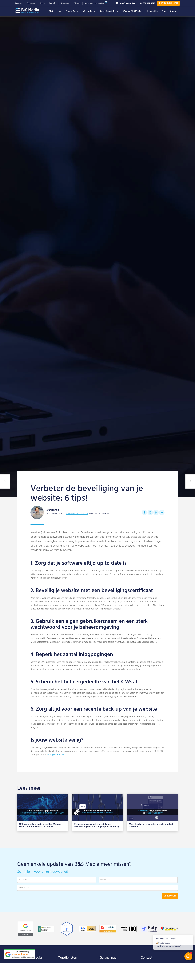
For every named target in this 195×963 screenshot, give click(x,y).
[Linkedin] (156, 512)
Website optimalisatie (77, 513)
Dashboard (31, 3)
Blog (164, 11)
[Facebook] (144, 512)
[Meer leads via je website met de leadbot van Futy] (152, 807)
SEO (51, 11)
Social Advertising (108, 11)
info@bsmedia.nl (128, 3)
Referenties (152, 11)
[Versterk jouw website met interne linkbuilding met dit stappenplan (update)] (97, 807)
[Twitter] (161, 512)
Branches (18, 3)
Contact (174, 11)
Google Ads (71, 11)
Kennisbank (65, 3)
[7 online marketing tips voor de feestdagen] (190, 481)
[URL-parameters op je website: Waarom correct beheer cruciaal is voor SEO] (42, 807)
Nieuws (77, 3)
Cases (42, 3)
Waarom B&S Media (132, 11)
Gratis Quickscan (168, 3)
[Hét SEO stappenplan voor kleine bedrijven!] (5, 481)
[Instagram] (150, 512)
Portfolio (52, 3)
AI (60, 11)
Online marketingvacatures (94, 3)
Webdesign (88, 11)
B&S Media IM (29, 10)
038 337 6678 (149, 3)
